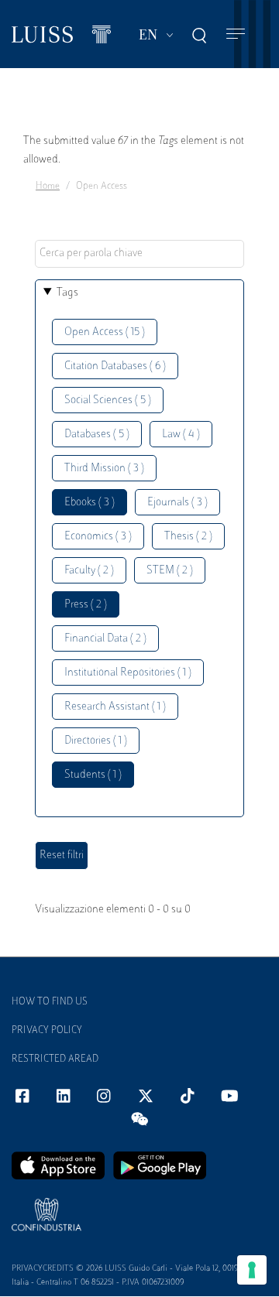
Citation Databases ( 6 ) (115, 366)
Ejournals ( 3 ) (177, 502)
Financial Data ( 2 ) (105, 639)
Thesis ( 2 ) (188, 536)
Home (48, 186)
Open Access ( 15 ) (104, 332)
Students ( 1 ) (93, 775)
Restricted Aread (55, 1059)
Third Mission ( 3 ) (104, 468)
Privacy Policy (47, 1030)
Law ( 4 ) (181, 434)
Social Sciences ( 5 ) (107, 400)
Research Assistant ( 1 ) (115, 707)
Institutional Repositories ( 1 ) (127, 673)
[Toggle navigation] (235, 34)
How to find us (50, 1002)
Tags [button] (67, 293)
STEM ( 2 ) (169, 571)
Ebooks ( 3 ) (89, 502)
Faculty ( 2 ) (89, 571)
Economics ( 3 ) (98, 536)
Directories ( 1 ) (95, 741)
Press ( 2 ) (85, 605)
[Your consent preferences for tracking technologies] (252, 1270)
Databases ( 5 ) (96, 434)
